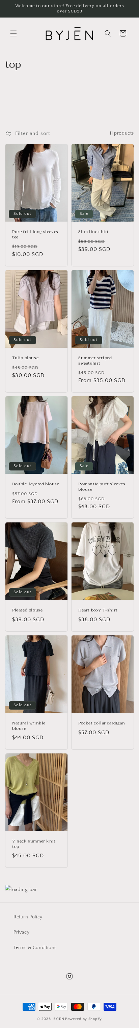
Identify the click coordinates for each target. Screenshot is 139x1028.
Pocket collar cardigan (101, 723)
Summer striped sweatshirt (95, 360)
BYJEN (58, 1019)
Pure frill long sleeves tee (35, 234)
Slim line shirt (93, 232)
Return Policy (28, 917)
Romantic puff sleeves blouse (102, 487)
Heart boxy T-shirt (98, 610)
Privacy (21, 932)
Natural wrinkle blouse (29, 726)
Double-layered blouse (35, 484)
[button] (13, 33)
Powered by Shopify (83, 1019)
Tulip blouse (25, 358)
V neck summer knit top (34, 844)
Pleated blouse (27, 610)
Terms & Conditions (35, 947)
